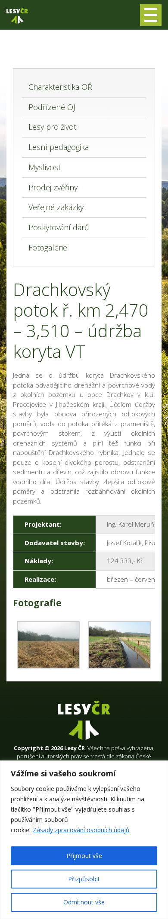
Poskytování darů (58, 227)
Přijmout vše (84, 856)
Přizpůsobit (84, 879)
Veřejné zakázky (56, 207)
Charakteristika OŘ (60, 87)
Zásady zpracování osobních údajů (81, 830)
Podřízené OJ (51, 107)
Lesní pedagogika (58, 147)
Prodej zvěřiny (53, 187)
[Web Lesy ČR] (17, 16)
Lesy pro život (52, 127)
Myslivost (44, 167)
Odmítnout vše (84, 902)
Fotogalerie (47, 247)
